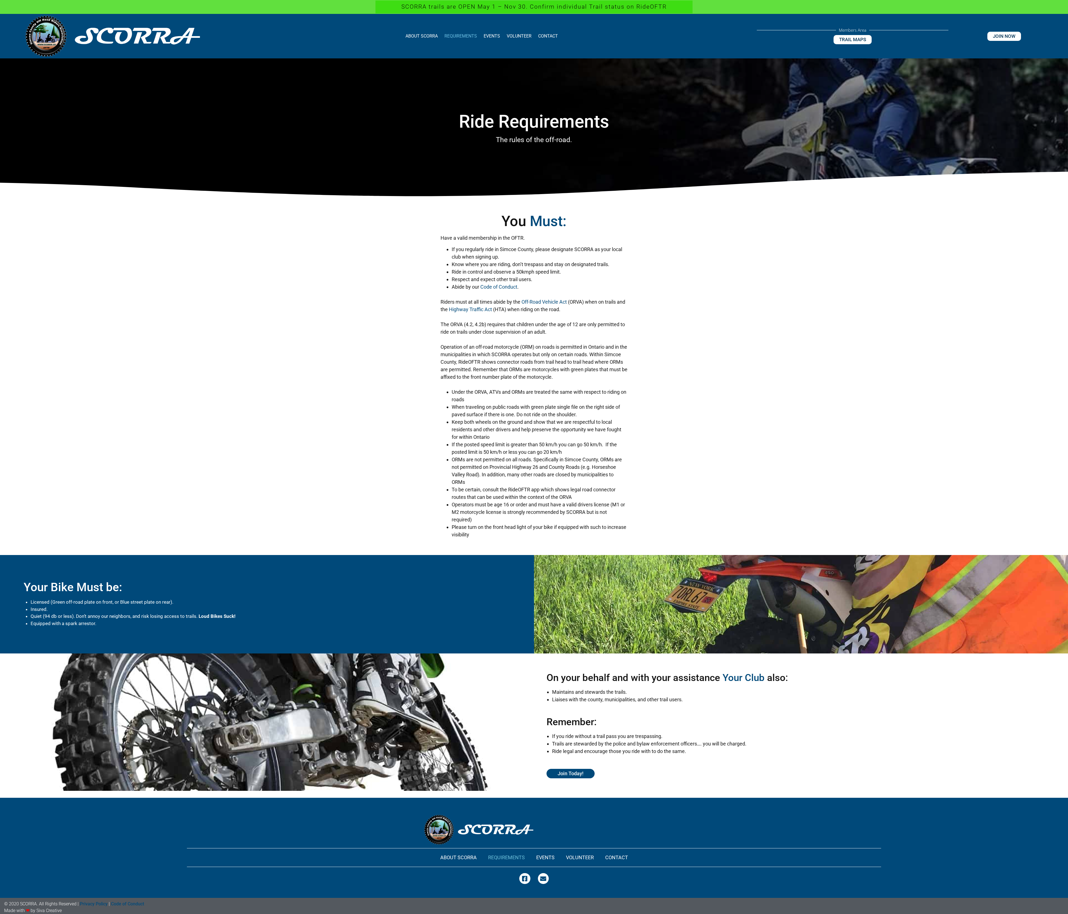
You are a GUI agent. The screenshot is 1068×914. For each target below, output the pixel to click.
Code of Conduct (498, 287)
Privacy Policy (94, 903)
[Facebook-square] (524, 878)
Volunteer (519, 36)
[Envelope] (543, 878)
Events (492, 36)
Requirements (460, 36)
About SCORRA (422, 36)
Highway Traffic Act (470, 309)
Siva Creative (49, 910)
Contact (548, 36)
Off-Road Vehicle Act (544, 302)
